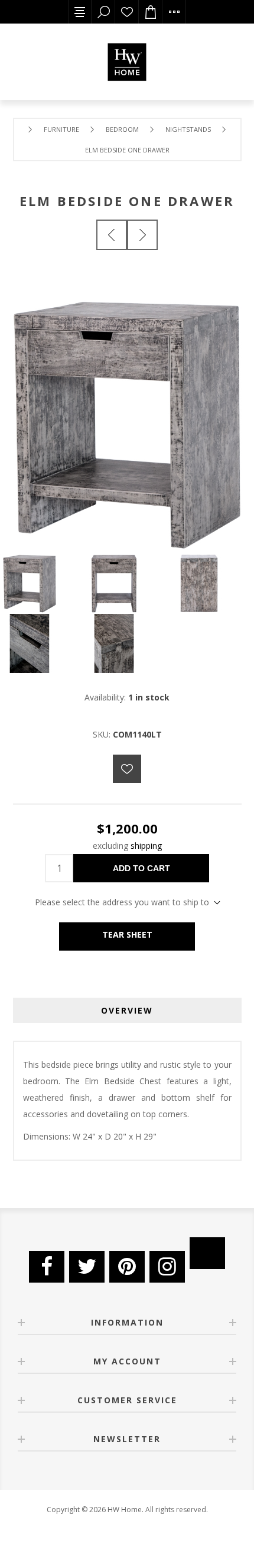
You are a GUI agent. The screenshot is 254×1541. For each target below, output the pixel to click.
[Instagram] (167, 1267)
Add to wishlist (127, 769)
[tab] (127, 1010)
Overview (127, 1010)
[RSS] (207, 1253)
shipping (146, 845)
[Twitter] (87, 1267)
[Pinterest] (127, 1267)
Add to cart (141, 868)
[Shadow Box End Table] (111, 235)
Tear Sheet (127, 934)
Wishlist (127, 12)
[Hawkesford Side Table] (142, 235)
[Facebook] (46, 1267)
